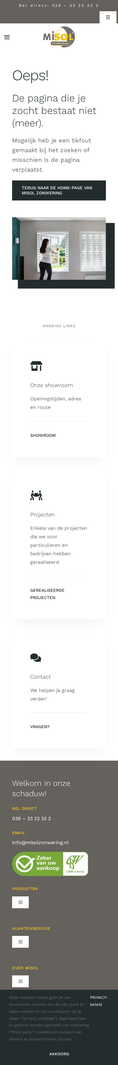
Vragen (38, 726)
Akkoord (59, 1054)
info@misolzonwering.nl (40, 842)
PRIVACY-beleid (99, 1001)
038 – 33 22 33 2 (75, 5)
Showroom (43, 435)
